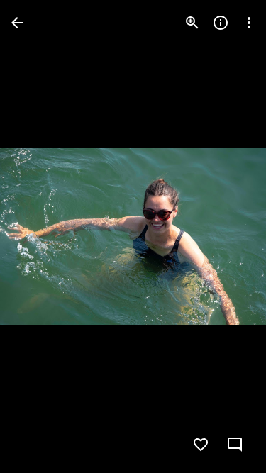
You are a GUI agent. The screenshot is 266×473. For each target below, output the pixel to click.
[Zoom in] (192, 23)
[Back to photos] (17, 23)
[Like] (200, 444)
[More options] (249, 23)
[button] (40, 237)
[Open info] (220, 23)
